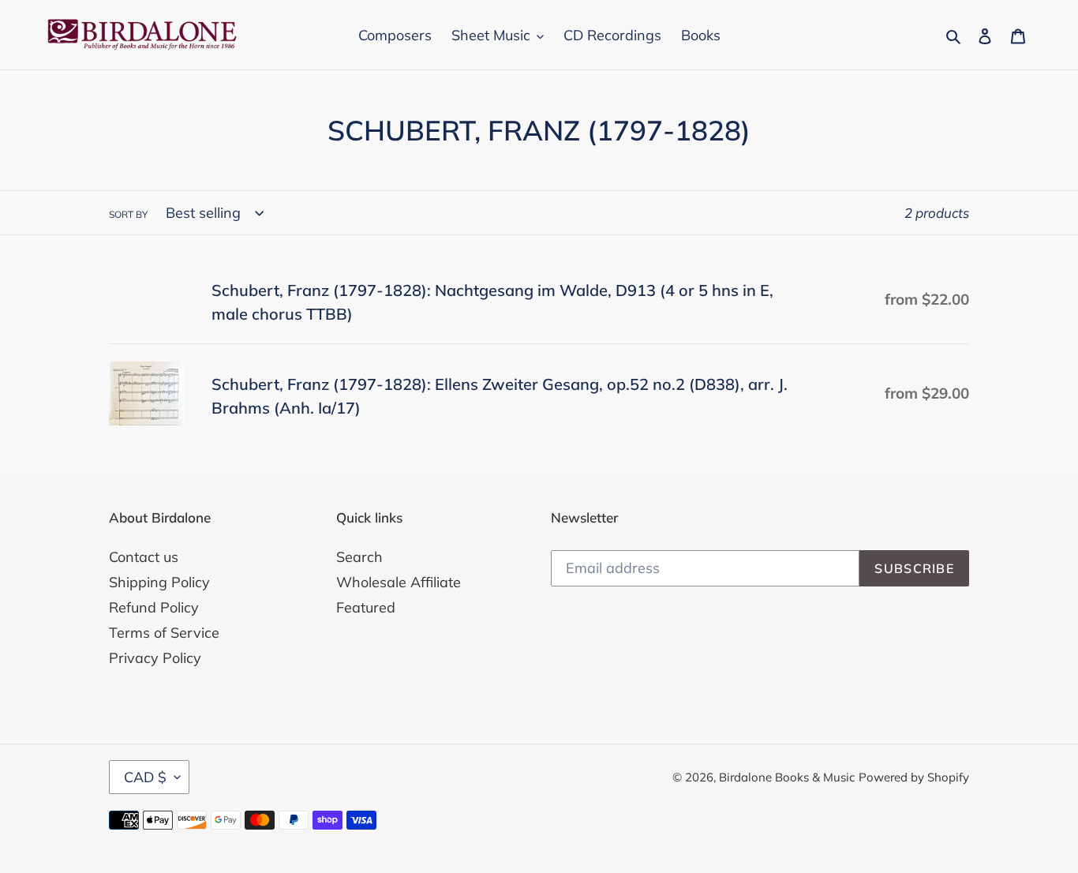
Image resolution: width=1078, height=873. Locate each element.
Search (359, 557)
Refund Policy (154, 607)
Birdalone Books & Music (787, 777)
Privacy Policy (155, 658)
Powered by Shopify (914, 777)
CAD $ (145, 777)
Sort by (128, 214)
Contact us (143, 557)
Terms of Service (164, 633)
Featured (365, 607)
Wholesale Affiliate (398, 582)
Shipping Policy (159, 582)
